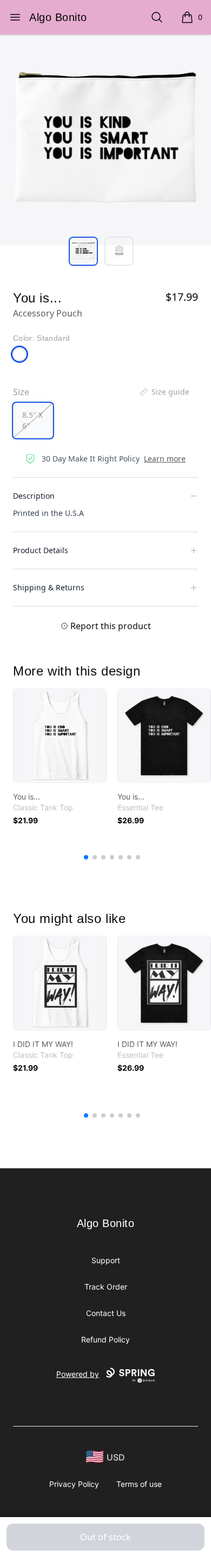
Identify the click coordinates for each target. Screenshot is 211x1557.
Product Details (40, 550)
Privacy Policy (74, 1484)
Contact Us (106, 1313)
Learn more (165, 458)
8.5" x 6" (32, 420)
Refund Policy (105, 1339)
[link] (60, 735)
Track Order (105, 1286)
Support (105, 1260)
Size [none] (21, 392)
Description (34, 496)
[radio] (33, 420)
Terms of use (139, 1484)
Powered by (77, 1374)
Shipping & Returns (48, 587)
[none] (164, 392)
